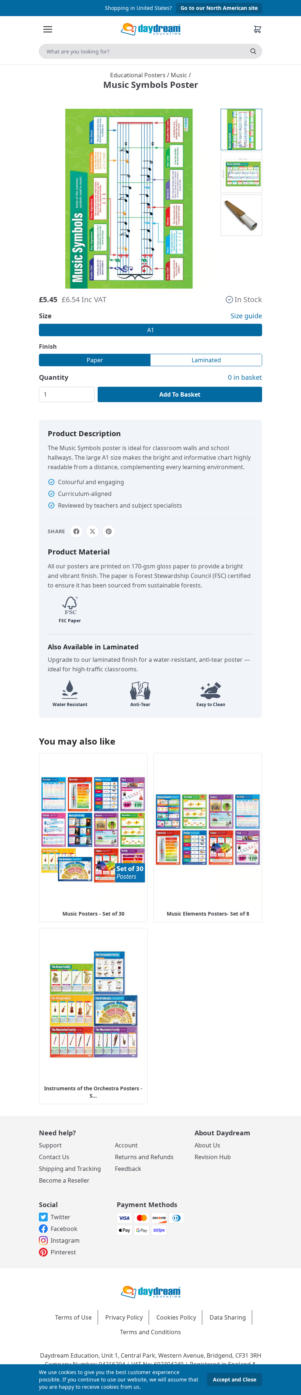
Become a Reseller (64, 1180)
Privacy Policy (124, 1317)
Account (126, 1145)
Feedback (128, 1169)
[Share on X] (92, 531)
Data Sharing (228, 1317)
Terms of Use (73, 1317)
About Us (207, 1145)
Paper (95, 360)
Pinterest (63, 1252)
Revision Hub (213, 1157)
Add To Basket (179, 394)
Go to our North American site (219, 7)
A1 (150, 330)
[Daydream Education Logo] (150, 1292)
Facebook (64, 1229)
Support (50, 1145)
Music (180, 75)
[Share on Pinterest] (108, 531)
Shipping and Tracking (70, 1169)
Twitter (60, 1217)
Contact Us (54, 1157)
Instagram (65, 1240)
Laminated (206, 360)
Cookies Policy (176, 1317)
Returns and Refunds (144, 1157)
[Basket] (257, 29)
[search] (253, 51)
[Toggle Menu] (48, 29)
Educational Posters (138, 75)
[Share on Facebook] (76, 531)
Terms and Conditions (150, 1332)
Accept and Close (234, 1379)
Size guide (246, 315)
